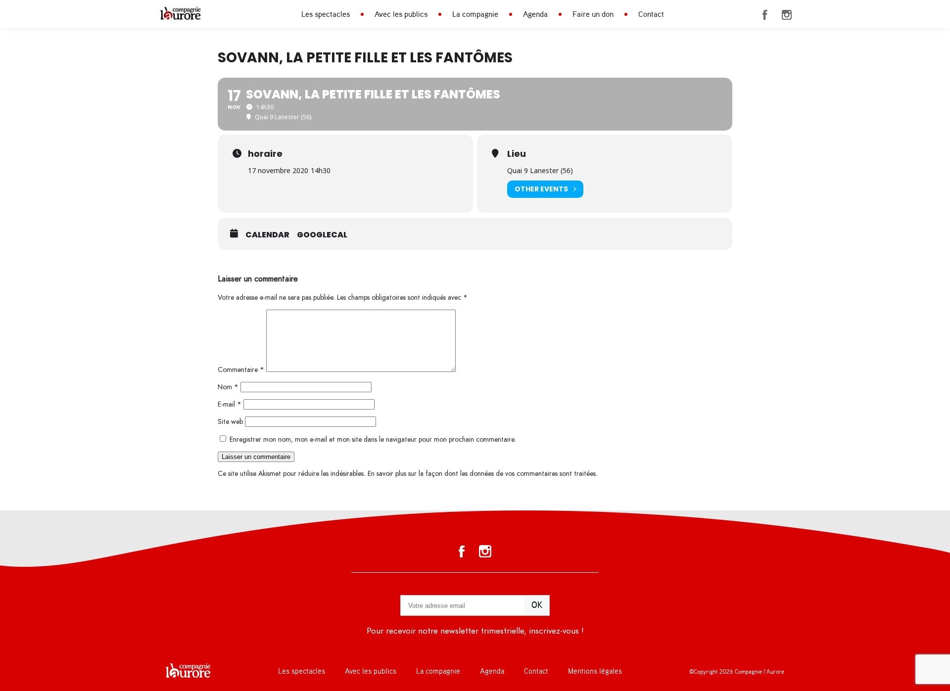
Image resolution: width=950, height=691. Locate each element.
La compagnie (475, 14)
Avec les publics (401, 14)
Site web (230, 421)
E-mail (229, 404)
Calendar (267, 235)
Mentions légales (595, 671)
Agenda (535, 14)
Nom (228, 387)
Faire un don (593, 14)
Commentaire (241, 369)
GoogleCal (322, 235)
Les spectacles (325, 14)
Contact (651, 14)
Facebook (764, 15)
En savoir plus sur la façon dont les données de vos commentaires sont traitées (482, 473)
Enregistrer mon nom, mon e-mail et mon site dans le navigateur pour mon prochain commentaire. (373, 439)
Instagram (787, 15)
